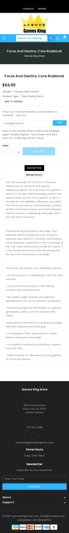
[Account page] (58, 38)
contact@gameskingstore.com (34, 442)
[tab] (34, 168)
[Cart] (64, 38)
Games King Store (34, 56)
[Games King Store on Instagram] (34, 3)
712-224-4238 (34, 427)
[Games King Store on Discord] (40, 3)
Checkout (28, 8)
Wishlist (42, 8)
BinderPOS (44, 520)
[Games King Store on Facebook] (28, 3)
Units (5, 145)
